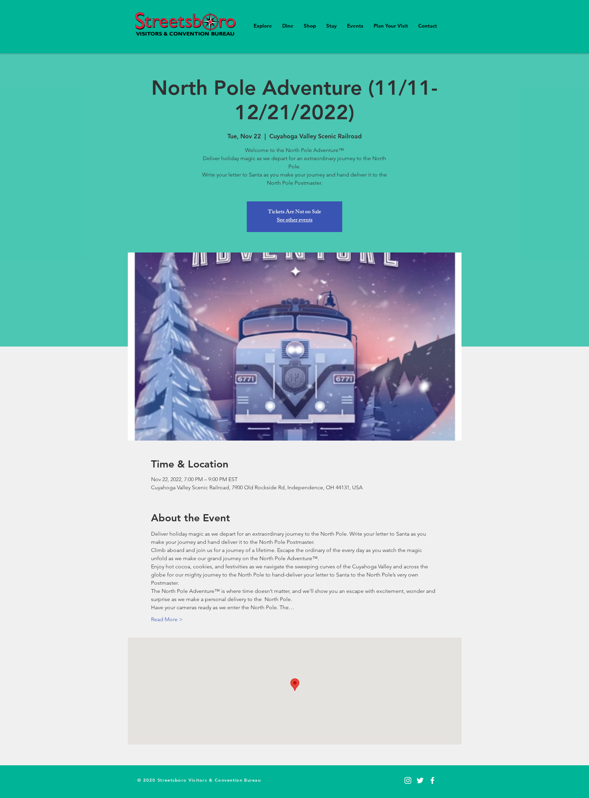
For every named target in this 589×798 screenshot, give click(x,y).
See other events (295, 221)
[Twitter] (420, 780)
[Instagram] (407, 780)
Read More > (167, 619)
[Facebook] (432, 780)
